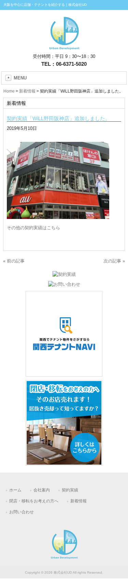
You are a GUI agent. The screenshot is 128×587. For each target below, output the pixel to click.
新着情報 (78, 501)
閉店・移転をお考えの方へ (33, 501)
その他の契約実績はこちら (33, 227)
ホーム (15, 490)
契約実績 (70, 490)
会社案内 (41, 490)
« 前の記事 (14, 261)
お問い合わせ (21, 512)
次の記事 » (114, 261)
